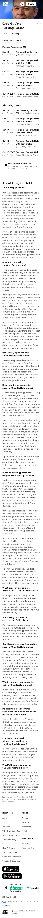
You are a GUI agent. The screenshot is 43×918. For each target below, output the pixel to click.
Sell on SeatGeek (10, 852)
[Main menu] (39, 4)
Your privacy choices (15, 901)
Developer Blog (28, 848)
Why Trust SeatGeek (11, 831)
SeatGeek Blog (9, 839)
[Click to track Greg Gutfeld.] (38, 23)
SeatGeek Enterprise (11, 856)
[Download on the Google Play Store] (12, 876)
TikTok (24, 831)
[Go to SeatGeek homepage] (5, 4)
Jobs (4, 822)
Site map (6, 905)
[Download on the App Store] (10, 869)
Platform (26, 843)
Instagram (26, 826)
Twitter (25, 818)
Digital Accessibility (11, 835)
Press (4, 844)
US (24, 47)
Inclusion (6, 826)
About (5, 818)
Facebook (26, 822)
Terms (29, 901)
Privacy (37, 901)
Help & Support (9, 848)
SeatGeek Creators (11, 861)
